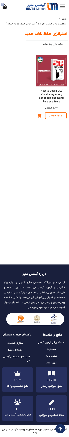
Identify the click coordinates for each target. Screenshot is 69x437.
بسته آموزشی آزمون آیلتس (51, 342)
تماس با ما (51, 356)
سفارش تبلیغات (15, 343)
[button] (39, 116)
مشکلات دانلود (15, 350)
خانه (64, 19)
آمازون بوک (51, 363)
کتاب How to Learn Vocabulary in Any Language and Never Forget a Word (51, 96)
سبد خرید (51, 349)
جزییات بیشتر (56, 115)
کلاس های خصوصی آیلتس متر (16, 359)
